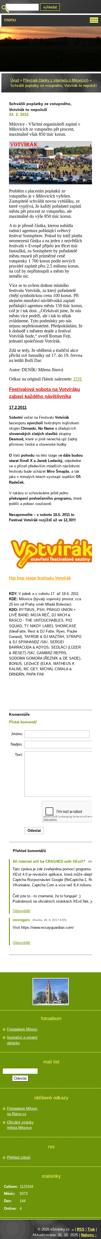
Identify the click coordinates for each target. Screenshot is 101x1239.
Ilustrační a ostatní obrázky (22, 1040)
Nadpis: (17, 744)
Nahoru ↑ (89, 1235)
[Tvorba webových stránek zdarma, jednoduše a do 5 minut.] (73, 1230)
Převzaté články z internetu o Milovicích (55, 80)
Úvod (14, 80)
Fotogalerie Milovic (22, 1029)
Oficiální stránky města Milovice (20, 1125)
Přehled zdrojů (18, 1157)
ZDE (77, 379)
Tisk (91, 1229)
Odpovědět (21, 911)
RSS (80, 1229)
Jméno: (17, 734)
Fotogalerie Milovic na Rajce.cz (22, 1111)
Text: (19, 755)
